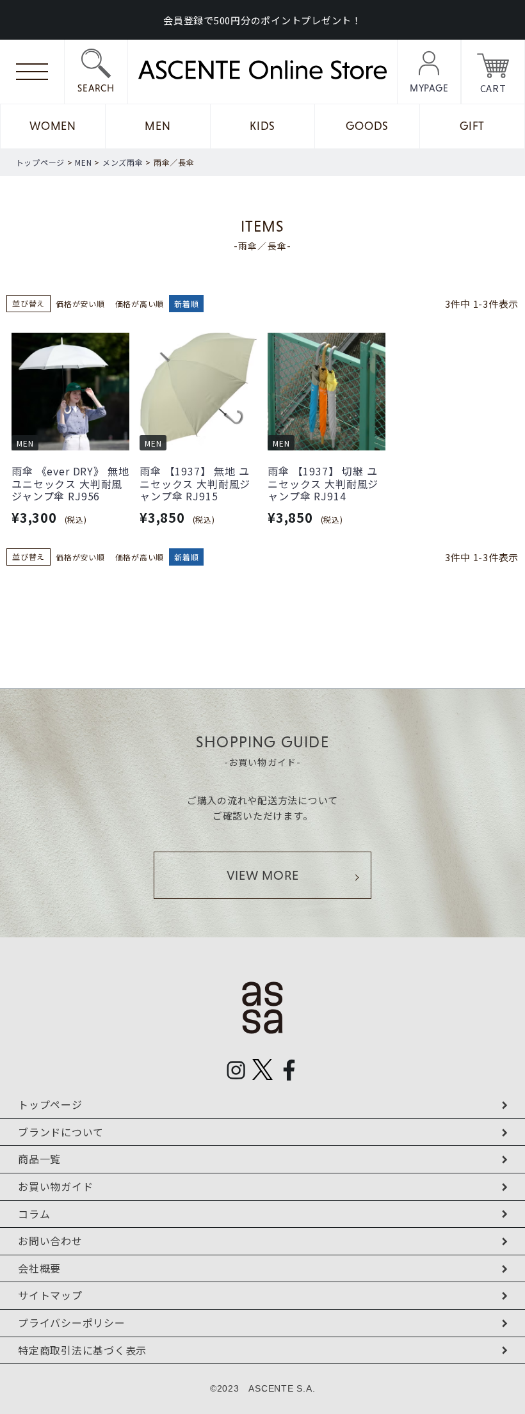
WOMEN (52, 126)
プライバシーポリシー (71, 1322)
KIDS (262, 126)
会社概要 (39, 1268)
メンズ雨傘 (122, 162)
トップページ (40, 162)
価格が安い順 (80, 303)
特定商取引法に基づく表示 (82, 1350)
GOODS (367, 126)
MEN (157, 126)
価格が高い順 (140, 303)
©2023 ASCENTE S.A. (263, 1388)
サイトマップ (50, 1295)
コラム (34, 1213)
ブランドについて (61, 1132)
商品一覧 (39, 1158)
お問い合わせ (50, 1240)
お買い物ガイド (55, 1186)
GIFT (472, 126)
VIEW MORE (263, 875)
